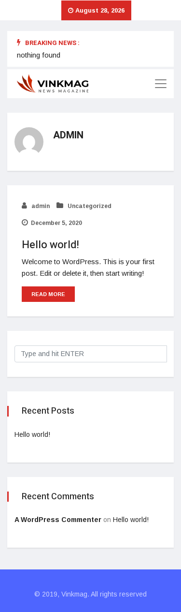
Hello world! (50, 245)
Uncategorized (88, 206)
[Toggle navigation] (161, 84)
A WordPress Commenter (57, 519)
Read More (48, 294)
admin (40, 206)
